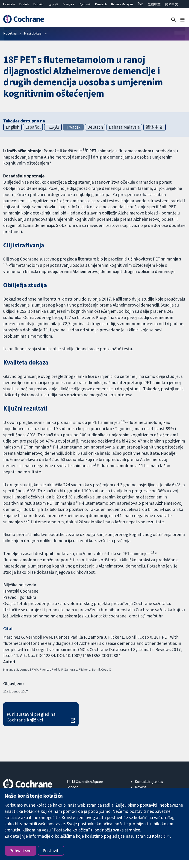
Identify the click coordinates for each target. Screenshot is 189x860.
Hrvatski (9, 4)
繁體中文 (154, 4)
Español (38, 4)
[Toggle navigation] (182, 19)
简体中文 (171, 4)
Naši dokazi (33, 33)
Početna (10, 33)
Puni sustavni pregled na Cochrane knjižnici (31, 717)
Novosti (141, 787)
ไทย (140, 4)
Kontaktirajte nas (149, 781)
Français (68, 4)
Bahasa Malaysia (122, 4)
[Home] (23, 19)
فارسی (53, 4)
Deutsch (101, 4)
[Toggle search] (173, 19)
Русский (85, 4)
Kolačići (159, 836)
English (24, 4)
